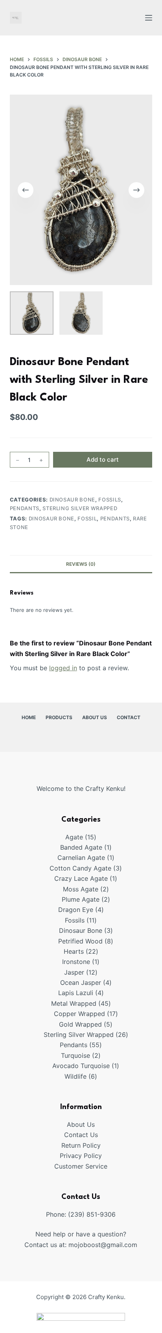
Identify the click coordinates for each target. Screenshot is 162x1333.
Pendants (24, 508)
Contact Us (81, 1135)
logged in (63, 668)
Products (59, 717)
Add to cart (103, 459)
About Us (94, 717)
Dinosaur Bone (72, 499)
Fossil (87, 518)
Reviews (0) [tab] (81, 564)
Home (29, 717)
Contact (128, 717)
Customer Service (80, 1166)
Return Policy (81, 1145)
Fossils (109, 499)
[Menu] (148, 17)
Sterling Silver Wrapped (79, 508)
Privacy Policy (81, 1156)
